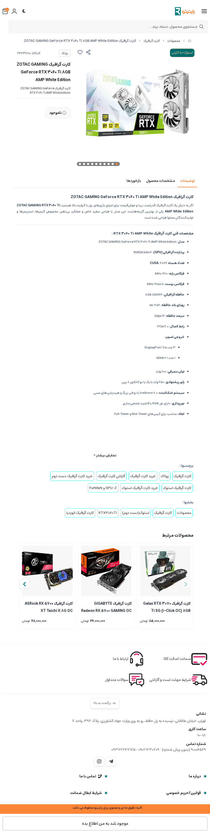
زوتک (64, 53)
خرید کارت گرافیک (143, 476)
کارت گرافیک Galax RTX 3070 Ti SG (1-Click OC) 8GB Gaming (167, 607)
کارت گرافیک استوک (177, 488)
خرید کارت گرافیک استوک (140, 488)
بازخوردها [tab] (134, 181)
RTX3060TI (108, 513)
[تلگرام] (111, 761)
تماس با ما (87, 776)
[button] (24, 584)
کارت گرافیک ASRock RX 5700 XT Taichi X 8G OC (49, 607)
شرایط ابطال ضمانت (86, 793)
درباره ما (195, 776)
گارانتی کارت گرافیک (111, 476)
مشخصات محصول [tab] (160, 181)
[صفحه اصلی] (189, 41)
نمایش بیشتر (105, 455)
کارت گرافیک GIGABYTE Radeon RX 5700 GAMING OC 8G (106, 607)
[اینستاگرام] (99, 761)
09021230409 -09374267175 (135, 750)
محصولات (173, 41)
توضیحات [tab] (187, 181)
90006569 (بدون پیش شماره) (184, 750)
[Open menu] (204, 11)
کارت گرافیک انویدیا (80, 513)
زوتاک (165, 476)
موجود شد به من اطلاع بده (105, 823)
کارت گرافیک (151, 41)
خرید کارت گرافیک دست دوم (72, 476)
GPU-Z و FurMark (103, 488)
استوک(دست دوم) (135, 513)
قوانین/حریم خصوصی (183, 793)
